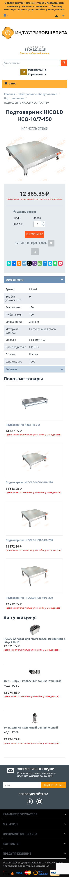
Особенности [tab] (15, 279)
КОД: (16, 218)
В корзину (34, 234)
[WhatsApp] (40, 263)
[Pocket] (60, 263)
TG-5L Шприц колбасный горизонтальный (32, 681)
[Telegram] (24, 263)
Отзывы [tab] (11, 369)
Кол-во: (18, 224)
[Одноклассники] (19, 263)
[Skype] (50, 263)
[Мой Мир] (45, 263)
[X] (29, 263)
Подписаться (53, 785)
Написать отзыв (34, 128)
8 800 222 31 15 (35, 49)
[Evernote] (55, 263)
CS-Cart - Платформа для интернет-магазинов (33, 864)
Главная (9, 94)
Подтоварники (14, 98)
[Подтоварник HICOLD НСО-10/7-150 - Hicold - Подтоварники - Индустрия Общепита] (34, 158)
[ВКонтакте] (14, 263)
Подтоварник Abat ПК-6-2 (23, 425)
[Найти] (64, 63)
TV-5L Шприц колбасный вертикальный (31, 727)
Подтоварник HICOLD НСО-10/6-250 (29, 598)
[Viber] (34, 263)
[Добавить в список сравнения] (35, 251)
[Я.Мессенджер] (9, 263)
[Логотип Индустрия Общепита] (34, 32)
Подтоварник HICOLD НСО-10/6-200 (29, 540)
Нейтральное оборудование (38, 94)
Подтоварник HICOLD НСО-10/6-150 (29, 482)
